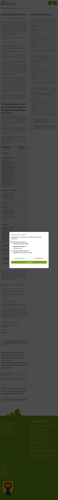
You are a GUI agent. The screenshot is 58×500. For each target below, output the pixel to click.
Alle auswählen (19, 258)
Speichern (29, 262)
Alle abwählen (38, 258)
